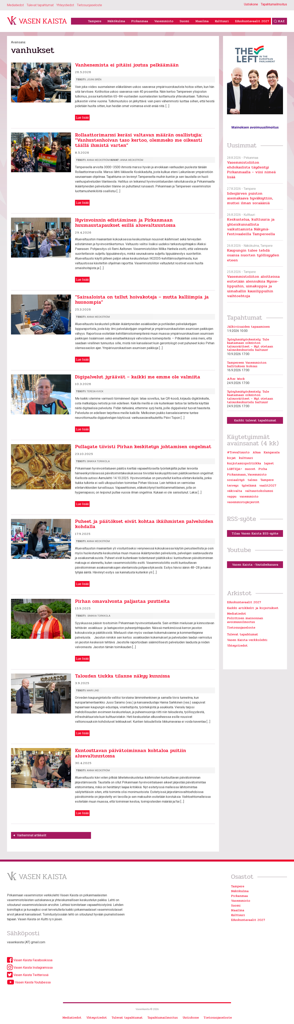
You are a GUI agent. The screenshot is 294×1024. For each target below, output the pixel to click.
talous (252, 480)
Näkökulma (116, 21)
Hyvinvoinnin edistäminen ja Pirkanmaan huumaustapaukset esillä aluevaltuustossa (125, 222)
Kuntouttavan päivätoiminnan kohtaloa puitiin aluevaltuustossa (130, 753)
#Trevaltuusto (238, 452)
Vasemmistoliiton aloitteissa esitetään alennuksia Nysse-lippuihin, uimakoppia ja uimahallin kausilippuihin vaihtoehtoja (253, 286)
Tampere (94, 21)
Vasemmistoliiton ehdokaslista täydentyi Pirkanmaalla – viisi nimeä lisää (251, 169)
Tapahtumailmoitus (274, 4)
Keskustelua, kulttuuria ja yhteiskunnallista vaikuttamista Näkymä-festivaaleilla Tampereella (251, 226)
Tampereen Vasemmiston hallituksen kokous (246, 364)
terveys (233, 485)
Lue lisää (82, 117)
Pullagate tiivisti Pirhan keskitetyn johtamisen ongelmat (143, 446)
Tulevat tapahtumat (40, 5)
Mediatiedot (15, 5)
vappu (231, 496)
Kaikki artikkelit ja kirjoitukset (252, 607)
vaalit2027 (267, 485)
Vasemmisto (163, 21)
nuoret (250, 469)
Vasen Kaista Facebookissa (32, 960)
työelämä (249, 485)
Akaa (257, 452)
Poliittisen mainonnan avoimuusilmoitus (245, 620)
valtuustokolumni (259, 491)
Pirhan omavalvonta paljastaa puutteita (122, 601)
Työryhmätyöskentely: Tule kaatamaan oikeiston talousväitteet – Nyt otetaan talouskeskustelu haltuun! (250, 345)
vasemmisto (248, 496)
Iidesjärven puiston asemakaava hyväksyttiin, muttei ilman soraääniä (250, 198)
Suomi (184, 21)
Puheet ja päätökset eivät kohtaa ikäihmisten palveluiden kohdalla (144, 524)
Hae (281, 21)
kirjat (231, 458)
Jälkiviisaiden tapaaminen (248, 326)
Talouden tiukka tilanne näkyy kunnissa (122, 676)
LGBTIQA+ (234, 469)
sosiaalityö (236, 480)
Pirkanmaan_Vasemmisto (247, 474)
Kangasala (272, 452)
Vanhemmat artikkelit (31, 835)
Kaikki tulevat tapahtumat (255, 420)
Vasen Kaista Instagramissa (33, 967)
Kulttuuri (222, 21)
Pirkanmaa (139, 21)
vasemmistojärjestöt (243, 502)
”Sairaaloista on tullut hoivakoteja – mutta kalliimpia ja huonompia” (142, 299)
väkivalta (234, 491)
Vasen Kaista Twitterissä (30, 975)
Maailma (202, 21)
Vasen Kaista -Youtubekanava (255, 564)
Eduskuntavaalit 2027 (252, 21)
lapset (269, 463)
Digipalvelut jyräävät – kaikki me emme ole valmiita (137, 377)
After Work (236, 379)
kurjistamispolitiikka (244, 463)
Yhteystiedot (65, 5)
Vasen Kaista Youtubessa (32, 982)
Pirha (262, 469)
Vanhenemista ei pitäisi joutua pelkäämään (127, 65)
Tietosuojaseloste (89, 5)
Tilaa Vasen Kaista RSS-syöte (255, 533)
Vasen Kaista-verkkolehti (247, 639)
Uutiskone (251, 4)
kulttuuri (246, 458)
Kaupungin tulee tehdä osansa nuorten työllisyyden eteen (253, 255)
